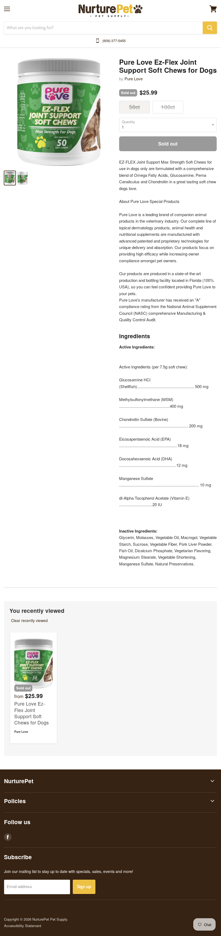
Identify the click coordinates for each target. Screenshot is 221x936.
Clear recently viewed (29, 620)
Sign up (84, 886)
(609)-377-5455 (114, 40)
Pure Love (134, 78)
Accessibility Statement (22, 925)
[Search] (210, 28)
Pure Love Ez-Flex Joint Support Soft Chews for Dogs (31, 713)
